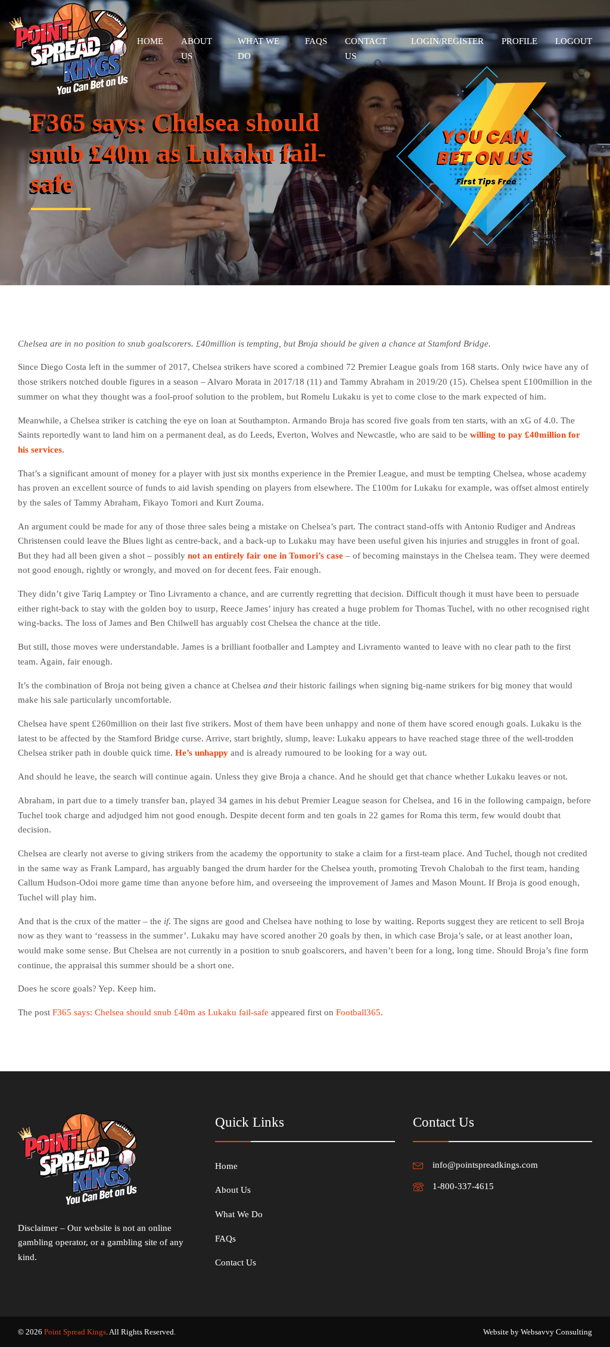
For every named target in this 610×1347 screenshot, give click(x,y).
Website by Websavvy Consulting (537, 1331)
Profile (519, 41)
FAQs (316, 41)
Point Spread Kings (75, 1331)
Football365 (358, 1012)
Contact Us (366, 48)
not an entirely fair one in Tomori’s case (265, 555)
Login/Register (447, 41)
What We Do (258, 48)
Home (150, 41)
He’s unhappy (201, 752)
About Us (196, 48)
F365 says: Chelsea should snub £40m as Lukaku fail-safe (160, 1012)
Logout (573, 41)
